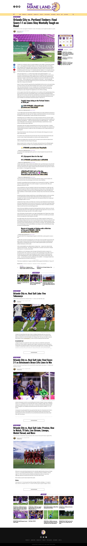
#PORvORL (30, 105)
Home (20, 14)
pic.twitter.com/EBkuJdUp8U (29, 107)
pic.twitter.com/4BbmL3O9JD (30, 232)
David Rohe (19, 301)
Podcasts (41, 14)
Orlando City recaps (36, 263)
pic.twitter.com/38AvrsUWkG (39, 174)
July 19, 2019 (32, 110)
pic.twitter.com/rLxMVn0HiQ (39, 160)
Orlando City (24, 14)
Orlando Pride (30, 14)
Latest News (66, 14)
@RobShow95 (25, 171)
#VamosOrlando (39, 105)
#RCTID (38, 230)
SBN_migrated (43, 263)
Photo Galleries (47, 14)
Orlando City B (36, 14)
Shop (62, 14)
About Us (58, 14)
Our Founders (53, 14)
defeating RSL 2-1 (27, 338)
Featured (25, 263)
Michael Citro (19, 369)
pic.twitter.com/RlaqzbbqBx (38, 147)
